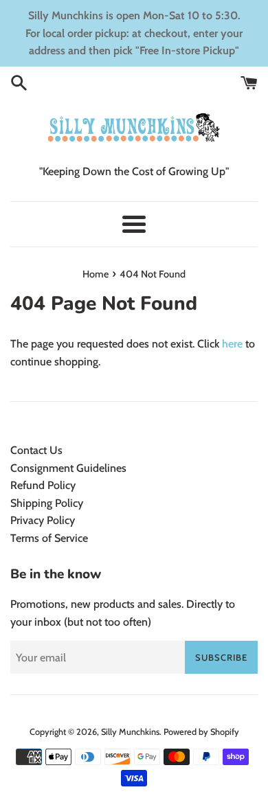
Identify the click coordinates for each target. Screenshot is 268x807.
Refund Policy (43, 485)
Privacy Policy (42, 520)
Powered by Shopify (201, 732)
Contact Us (36, 450)
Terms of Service (49, 538)
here (232, 343)
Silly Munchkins (130, 732)
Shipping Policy (46, 503)
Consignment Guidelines (68, 468)
